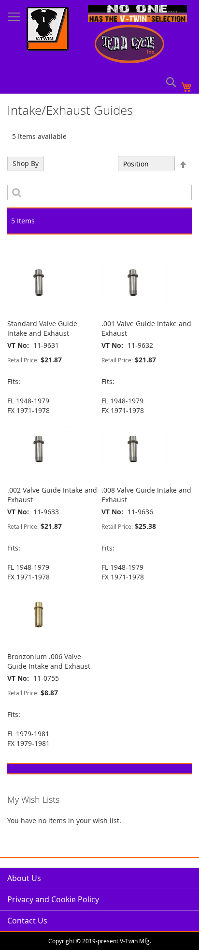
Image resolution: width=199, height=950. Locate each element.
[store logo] (48, 30)
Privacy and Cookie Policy (53, 899)
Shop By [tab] (26, 163)
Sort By (101, 163)
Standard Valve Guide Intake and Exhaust (42, 328)
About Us (24, 878)
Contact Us (27, 920)
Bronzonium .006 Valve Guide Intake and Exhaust (48, 661)
